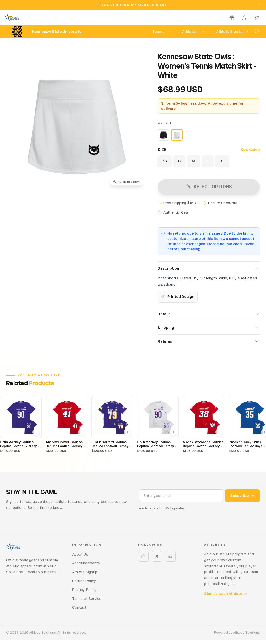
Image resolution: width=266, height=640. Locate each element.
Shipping (166, 328)
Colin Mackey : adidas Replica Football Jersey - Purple (19, 444)
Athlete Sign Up (230, 31)
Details (164, 314)
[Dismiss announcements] (259, 5)
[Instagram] (143, 556)
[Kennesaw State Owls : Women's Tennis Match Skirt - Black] (163, 135)
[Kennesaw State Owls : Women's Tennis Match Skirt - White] (177, 135)
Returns (165, 341)
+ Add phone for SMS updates (162, 508)
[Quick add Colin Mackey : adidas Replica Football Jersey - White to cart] (173, 432)
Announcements (86, 563)
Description (168, 268)
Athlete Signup (84, 572)
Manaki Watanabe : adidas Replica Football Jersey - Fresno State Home (203, 444)
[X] (157, 556)
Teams (158, 31)
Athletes (189, 31)
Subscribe (239, 496)
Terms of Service (86, 598)
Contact (79, 607)
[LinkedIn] (170, 556)
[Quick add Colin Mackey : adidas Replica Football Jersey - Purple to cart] (36, 432)
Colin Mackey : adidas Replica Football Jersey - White (156, 444)
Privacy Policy (84, 590)
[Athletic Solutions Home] (11, 18)
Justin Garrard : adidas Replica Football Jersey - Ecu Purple (111, 444)
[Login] (244, 18)
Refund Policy (84, 581)
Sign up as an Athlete (223, 594)
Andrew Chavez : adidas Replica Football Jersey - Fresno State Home (65, 444)
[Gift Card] (232, 18)
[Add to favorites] (256, 31)
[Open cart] (256, 18)
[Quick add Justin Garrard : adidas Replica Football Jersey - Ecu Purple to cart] (127, 432)
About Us (80, 554)
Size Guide (250, 149)
